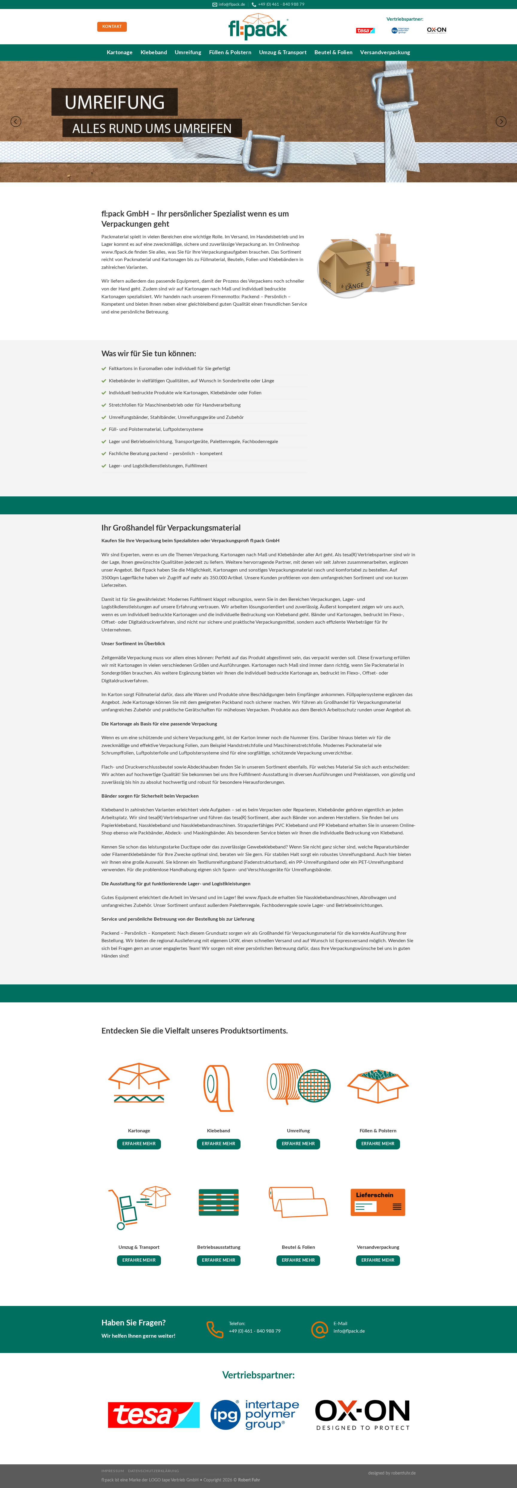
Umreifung (188, 52)
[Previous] (15, 122)
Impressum (112, 1471)
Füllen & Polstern (230, 52)
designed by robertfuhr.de (392, 1473)
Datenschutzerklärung (153, 1471)
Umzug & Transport (283, 52)
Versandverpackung (385, 52)
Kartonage (120, 52)
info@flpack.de (349, 1331)
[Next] (501, 122)
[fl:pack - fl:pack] (258, 27)
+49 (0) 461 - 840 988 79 (255, 1331)
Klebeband (154, 52)
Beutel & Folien (333, 52)
